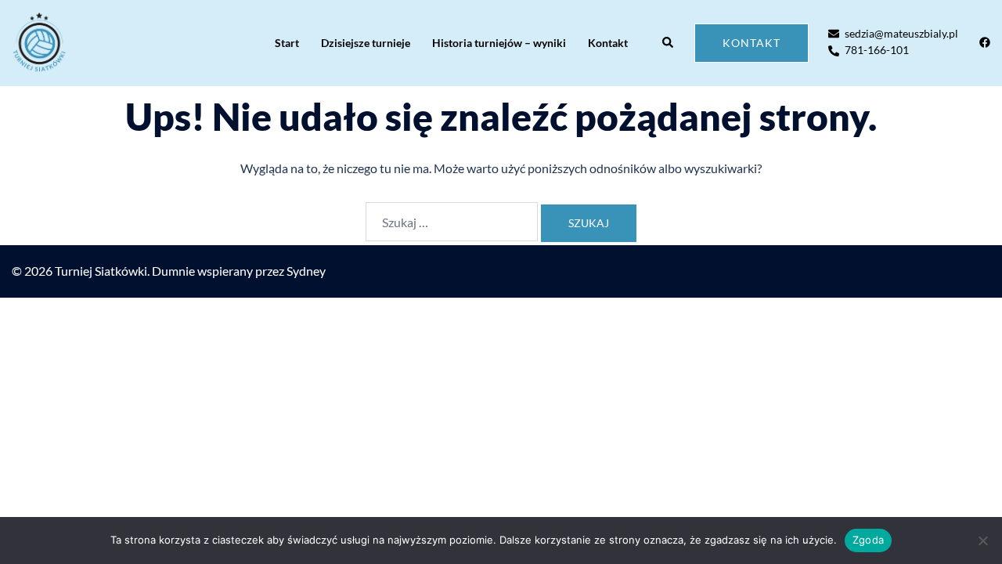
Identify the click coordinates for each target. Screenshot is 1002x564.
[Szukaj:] (452, 221)
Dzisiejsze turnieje (365, 42)
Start (287, 42)
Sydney (306, 270)
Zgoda (868, 539)
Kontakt (608, 42)
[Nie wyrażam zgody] (982, 540)
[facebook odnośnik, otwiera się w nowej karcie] (984, 42)
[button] (668, 43)
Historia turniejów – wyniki (499, 42)
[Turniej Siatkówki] (39, 43)
